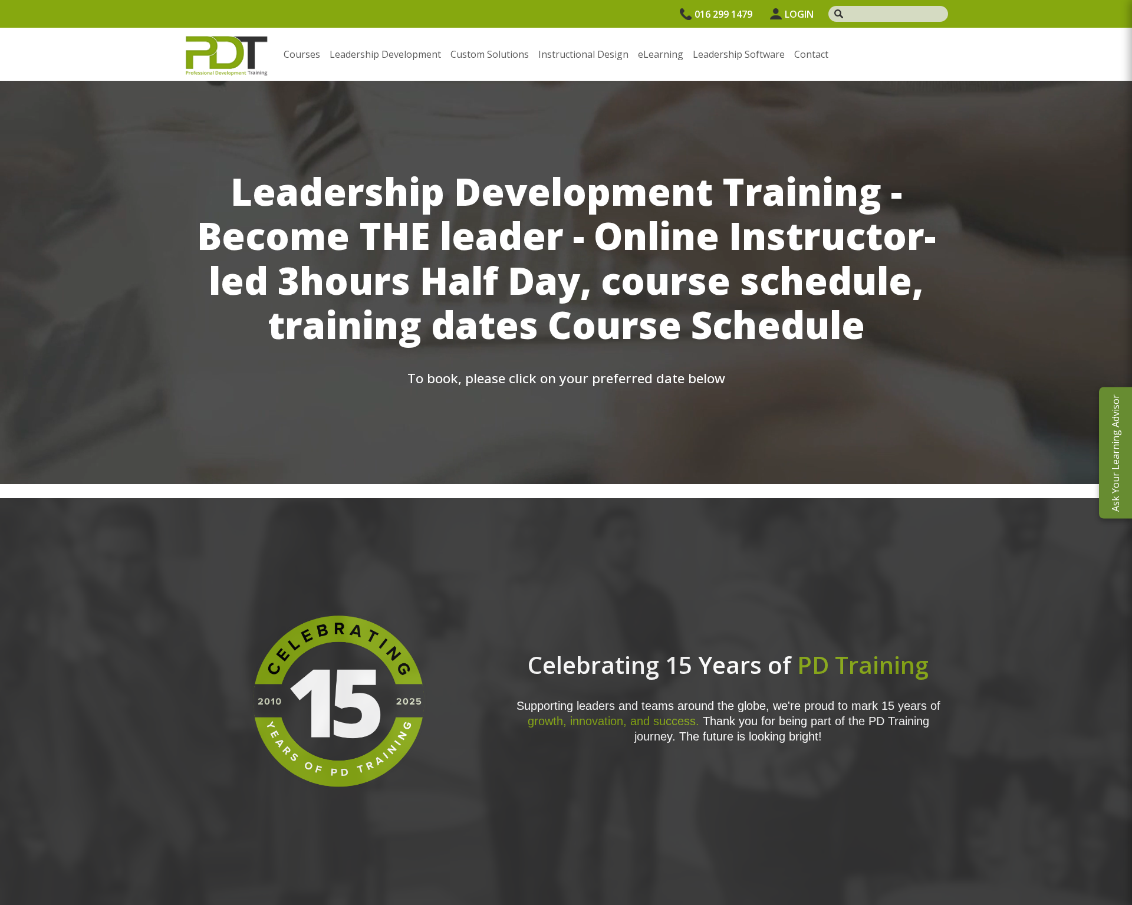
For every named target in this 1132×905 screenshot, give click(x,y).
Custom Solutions (489, 54)
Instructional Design (583, 54)
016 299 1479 (723, 14)
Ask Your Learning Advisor (1115, 452)
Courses (302, 54)
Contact (811, 54)
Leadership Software (739, 54)
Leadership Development (385, 54)
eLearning (660, 54)
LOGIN (799, 14)
